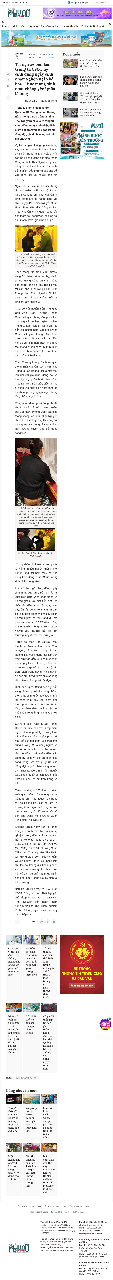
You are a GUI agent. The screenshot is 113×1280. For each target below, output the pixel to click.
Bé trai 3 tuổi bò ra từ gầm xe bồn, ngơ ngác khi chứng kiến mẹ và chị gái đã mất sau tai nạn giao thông (14, 1034)
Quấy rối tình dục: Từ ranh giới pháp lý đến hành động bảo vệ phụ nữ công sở (91, 97)
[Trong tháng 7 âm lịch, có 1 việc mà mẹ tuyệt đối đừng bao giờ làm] (14, 1099)
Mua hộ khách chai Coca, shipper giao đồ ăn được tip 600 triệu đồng (48, 1122)
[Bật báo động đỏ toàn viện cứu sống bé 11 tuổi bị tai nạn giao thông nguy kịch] (31, 940)
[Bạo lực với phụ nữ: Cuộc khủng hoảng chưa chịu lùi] (70, 112)
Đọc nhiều (71, 54)
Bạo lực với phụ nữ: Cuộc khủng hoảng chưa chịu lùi (90, 112)
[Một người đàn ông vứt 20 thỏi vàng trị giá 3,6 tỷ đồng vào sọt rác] (14, 1147)
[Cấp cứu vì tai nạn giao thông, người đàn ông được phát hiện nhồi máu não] (14, 940)
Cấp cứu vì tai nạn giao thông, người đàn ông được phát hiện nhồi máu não (14, 961)
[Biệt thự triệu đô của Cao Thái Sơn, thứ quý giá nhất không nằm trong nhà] (31, 1147)
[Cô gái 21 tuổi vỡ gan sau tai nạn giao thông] (31, 1007)
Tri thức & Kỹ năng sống (93, 26)
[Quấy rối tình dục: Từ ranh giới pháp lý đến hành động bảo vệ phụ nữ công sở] (70, 96)
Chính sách (32, 55)
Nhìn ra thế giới (70, 26)
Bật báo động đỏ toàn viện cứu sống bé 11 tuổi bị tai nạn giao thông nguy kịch (31, 961)
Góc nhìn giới (43, 55)
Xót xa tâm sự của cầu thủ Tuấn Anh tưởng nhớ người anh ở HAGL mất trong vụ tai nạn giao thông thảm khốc (49, 973)
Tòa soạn (80, 1212)
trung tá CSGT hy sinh (26, 1078)
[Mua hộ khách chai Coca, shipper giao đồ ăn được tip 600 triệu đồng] (49, 1099)
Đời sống (51, 55)
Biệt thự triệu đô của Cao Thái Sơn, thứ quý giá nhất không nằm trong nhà (31, 1171)
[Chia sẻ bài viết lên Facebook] (8, 80)
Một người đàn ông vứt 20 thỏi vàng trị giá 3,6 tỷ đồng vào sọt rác (14, 1168)
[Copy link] (8, 74)
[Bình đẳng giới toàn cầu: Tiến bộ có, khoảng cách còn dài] (70, 63)
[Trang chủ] (2, 22)
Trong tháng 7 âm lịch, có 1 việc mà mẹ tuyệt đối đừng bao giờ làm (13, 1119)
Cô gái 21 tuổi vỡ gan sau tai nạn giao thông (31, 1024)
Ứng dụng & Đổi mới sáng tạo (43, 26)
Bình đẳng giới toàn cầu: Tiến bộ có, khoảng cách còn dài (91, 65)
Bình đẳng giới (20, 55)
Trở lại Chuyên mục (17, 921)
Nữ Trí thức (18, 26)
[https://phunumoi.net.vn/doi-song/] (8, 97)
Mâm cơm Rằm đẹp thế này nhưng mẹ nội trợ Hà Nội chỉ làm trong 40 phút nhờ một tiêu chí (49, 1174)
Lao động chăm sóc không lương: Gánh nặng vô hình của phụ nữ (91, 81)
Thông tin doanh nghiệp (38, 1212)
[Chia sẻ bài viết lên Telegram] (8, 86)
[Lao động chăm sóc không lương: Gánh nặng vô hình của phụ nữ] (70, 80)
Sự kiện (5, 26)
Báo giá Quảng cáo (60, 1212)
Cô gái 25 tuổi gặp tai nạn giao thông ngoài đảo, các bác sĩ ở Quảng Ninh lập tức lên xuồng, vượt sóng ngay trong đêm (48, 1042)
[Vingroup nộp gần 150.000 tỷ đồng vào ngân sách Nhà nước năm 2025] (31, 1099)
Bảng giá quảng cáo (80, 2)
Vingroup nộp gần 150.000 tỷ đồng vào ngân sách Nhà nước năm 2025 (31, 1119)
